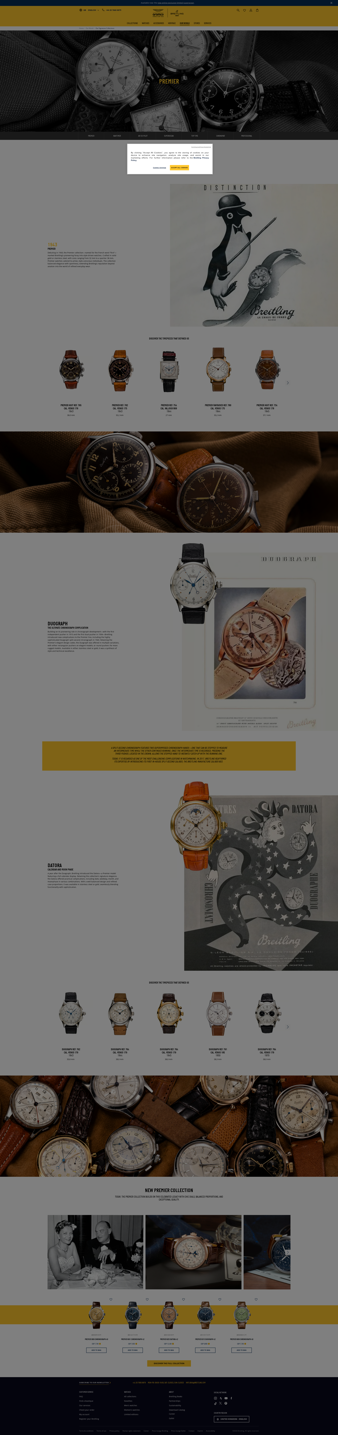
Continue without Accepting (201, 147)
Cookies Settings (159, 168)
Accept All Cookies (179, 168)
